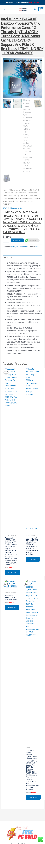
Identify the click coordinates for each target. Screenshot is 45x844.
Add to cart (17, 240)
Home (5, 190)
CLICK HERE (34, 2)
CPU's (24, 190)
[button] (35, 9)
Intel (37, 247)
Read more (32, 559)
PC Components (14, 190)
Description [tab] (7, 257)
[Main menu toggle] (4, 9)
